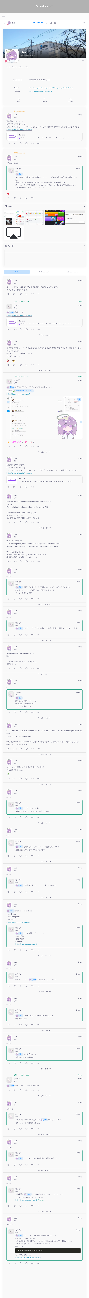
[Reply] (9, 143)
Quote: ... (41, 1200)
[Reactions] (27, 143)
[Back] (4, 23)
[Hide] (79, 399)
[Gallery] (55, 23)
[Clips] (46, 23)
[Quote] (32, 143)
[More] (38, 143)
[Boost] (14, 198)
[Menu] (84, 23)
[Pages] (51, 23)
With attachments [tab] (72, 272)
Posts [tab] (17, 272)
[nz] (11, 170)
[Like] (21, 143)
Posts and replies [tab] (44, 272)
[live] (9, 23)
